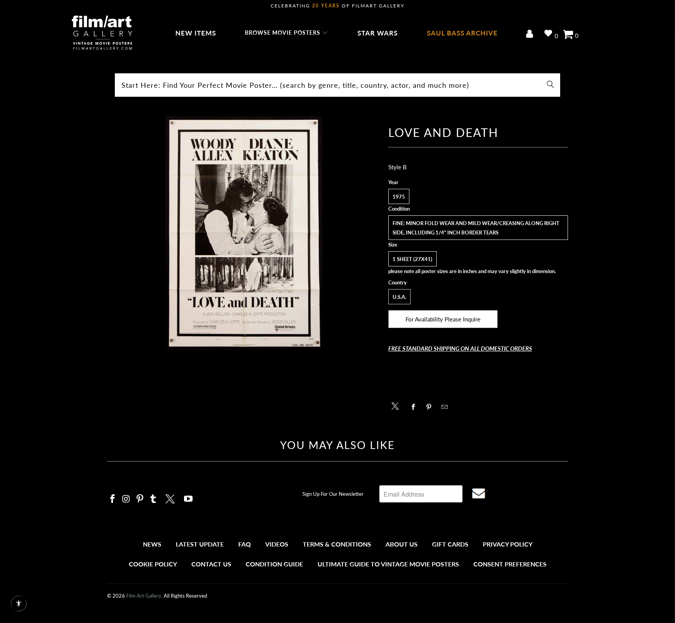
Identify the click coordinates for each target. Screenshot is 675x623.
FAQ (244, 544)
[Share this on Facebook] (415, 407)
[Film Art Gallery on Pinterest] (140, 499)
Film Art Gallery (143, 596)
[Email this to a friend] (447, 407)
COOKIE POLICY (153, 564)
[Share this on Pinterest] (431, 407)
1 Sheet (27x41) (412, 259)
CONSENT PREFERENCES (509, 564)
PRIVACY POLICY (507, 544)
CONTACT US (211, 564)
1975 (399, 196)
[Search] (550, 85)
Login (531, 34)
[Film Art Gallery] (102, 33)
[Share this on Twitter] (397, 405)
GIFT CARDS (450, 544)
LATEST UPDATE (200, 544)
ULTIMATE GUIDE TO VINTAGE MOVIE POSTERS (388, 564)
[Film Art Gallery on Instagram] (126, 499)
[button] (286, 33)
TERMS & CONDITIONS (337, 544)
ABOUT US (402, 544)
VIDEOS (276, 544)
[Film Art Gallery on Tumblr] (153, 499)
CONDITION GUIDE (274, 564)
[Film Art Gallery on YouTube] (189, 499)
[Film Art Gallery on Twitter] (171, 498)
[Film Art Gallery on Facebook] (113, 499)
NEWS (152, 544)
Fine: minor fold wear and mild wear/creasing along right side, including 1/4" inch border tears (476, 228)
